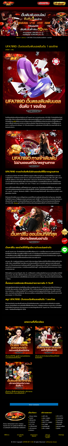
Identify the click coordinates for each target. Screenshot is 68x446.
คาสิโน (12, 50)
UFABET (7, 50)
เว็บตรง (16, 203)
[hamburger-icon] (65, 9)
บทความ (23, 38)
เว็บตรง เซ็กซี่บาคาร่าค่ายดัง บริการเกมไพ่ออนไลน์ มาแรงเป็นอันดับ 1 (18, 392)
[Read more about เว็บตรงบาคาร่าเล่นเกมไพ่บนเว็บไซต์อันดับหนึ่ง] (49, 340)
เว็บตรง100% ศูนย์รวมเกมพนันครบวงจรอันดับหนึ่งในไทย (17, 357)
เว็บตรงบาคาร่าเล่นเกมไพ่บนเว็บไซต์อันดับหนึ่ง (47, 357)
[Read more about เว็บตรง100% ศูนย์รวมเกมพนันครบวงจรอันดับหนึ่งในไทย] (19, 340)
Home (18, 38)
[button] (2, 23)
